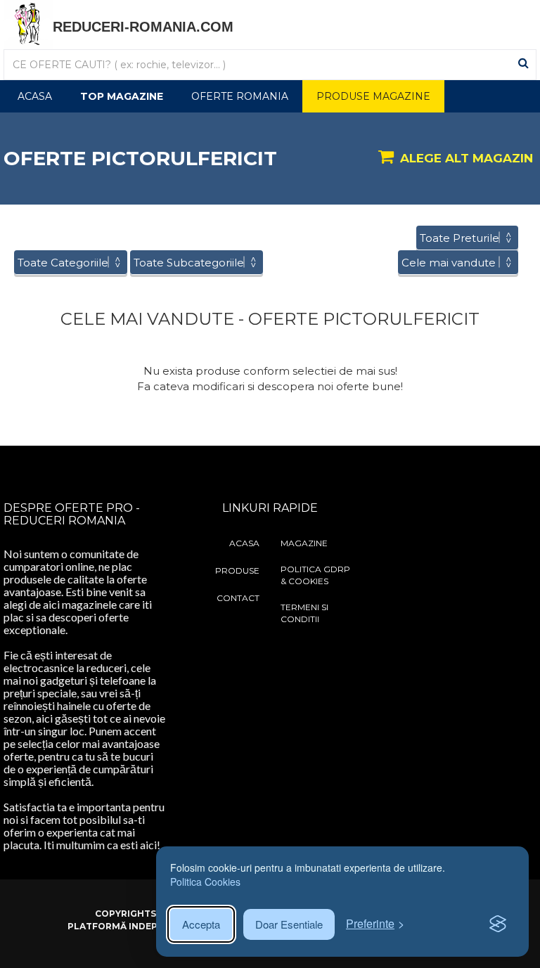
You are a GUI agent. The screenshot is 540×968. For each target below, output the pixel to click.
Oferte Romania (239, 96)
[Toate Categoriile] (70, 262)
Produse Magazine (373, 96)
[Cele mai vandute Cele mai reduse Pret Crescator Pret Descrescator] (458, 262)
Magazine (304, 543)
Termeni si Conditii (304, 613)
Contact (238, 598)
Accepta (201, 924)
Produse (237, 570)
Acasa (35, 96)
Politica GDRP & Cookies (315, 575)
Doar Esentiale (289, 924)
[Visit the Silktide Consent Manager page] (498, 924)
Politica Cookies (205, 882)
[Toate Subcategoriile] (196, 262)
